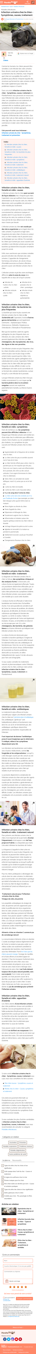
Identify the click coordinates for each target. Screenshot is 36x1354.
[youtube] (16, 1339)
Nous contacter (7, 1350)
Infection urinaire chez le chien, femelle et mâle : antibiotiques (16, 168)
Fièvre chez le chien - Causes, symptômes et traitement (26, 1232)
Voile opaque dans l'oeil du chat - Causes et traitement (18, 1172)
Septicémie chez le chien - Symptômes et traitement (26, 1211)
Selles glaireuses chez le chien (13, 1193)
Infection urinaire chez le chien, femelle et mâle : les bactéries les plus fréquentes (17, 152)
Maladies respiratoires (10, 1146)
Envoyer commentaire (24, 1298)
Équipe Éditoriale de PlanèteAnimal (14, 19)
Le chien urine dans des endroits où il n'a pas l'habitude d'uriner (17, 497)
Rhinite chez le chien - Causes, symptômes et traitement (18, 1090)
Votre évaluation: (18, 1290)
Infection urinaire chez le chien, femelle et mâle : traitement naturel (17, 174)
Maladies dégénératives (17, 1150)
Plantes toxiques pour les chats (14, 1180)
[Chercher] (33, 2)
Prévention (22, 1142)
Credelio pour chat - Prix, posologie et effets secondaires (18, 1197)
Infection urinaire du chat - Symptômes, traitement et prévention (16, 134)
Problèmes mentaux (25, 1146)
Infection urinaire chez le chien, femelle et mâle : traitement (16, 163)
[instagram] (12, 1339)
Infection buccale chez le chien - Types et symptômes (26, 1221)
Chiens (5, 60)
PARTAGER (27, 4)
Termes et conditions (18, 1350)
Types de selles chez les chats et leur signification (16, 1166)
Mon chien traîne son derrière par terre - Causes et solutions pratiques (19, 1185)
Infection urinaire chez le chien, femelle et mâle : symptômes (16, 158)
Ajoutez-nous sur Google (26, 54)
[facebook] (5, 1339)
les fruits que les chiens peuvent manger (17, 953)
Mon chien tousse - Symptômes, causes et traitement (18, 1084)
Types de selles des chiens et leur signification (18, 1189)
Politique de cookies (23, 1352)
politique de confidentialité (6, 1300)
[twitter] (8, 1339)
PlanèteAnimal (5, 7)
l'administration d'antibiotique (23, 717)
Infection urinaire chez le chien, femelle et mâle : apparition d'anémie (17, 179)
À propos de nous (28, 1347)
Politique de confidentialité (10, 1352)
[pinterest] (20, 1339)
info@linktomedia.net (13, 1316)
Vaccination (13, 1142)
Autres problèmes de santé (17, 1154)
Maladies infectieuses (19, 7)
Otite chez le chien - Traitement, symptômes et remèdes (25, 1244)
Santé (11, 7)
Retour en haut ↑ (18, 1327)
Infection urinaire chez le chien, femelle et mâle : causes (16, 145)
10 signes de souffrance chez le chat (15, 1177)
